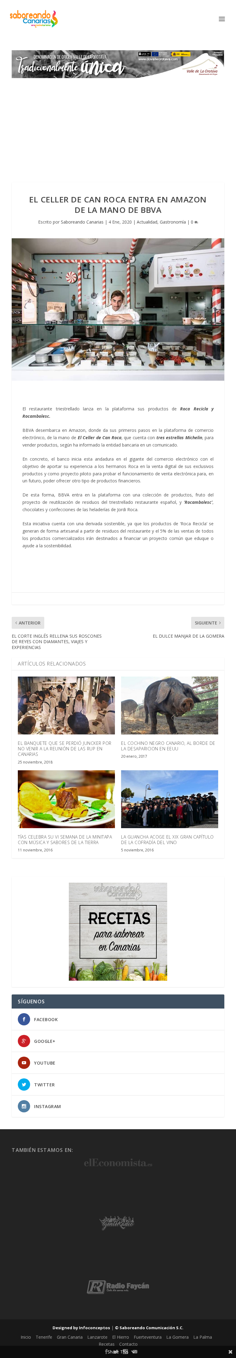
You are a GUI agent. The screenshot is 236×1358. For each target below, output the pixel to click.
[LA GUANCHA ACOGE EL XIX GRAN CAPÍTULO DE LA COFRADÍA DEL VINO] (169, 799)
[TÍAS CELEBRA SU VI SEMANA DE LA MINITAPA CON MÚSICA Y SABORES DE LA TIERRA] (66, 799)
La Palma (202, 1337)
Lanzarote (97, 1337)
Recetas (107, 1344)
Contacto (128, 1344)
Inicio (26, 1337)
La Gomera (177, 1337)
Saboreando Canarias (82, 222)
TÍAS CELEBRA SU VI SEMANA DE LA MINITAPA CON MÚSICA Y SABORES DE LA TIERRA (65, 839)
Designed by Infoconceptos (81, 1327)
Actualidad (147, 222)
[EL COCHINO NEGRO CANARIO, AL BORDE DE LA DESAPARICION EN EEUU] (169, 705)
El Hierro (120, 1337)
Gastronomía (173, 222)
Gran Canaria (70, 1337)
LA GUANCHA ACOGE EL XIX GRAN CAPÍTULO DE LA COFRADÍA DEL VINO (167, 839)
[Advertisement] (118, 124)
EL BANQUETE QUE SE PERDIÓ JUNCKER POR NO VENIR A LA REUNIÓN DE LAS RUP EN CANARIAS (65, 748)
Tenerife (44, 1337)
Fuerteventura (148, 1337)
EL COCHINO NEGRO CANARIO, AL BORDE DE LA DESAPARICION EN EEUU (168, 746)
